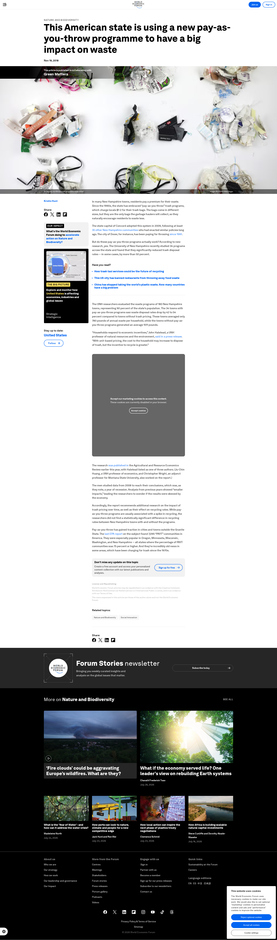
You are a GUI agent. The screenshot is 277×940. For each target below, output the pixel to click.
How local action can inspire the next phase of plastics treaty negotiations (160, 827)
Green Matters (56, 74)
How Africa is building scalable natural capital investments (207, 826)
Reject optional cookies (251, 917)
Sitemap (138, 926)
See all (228, 699)
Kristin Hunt (51, 201)
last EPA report (113, 533)
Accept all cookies (251, 925)
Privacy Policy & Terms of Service (138, 921)
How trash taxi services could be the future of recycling (129, 271)
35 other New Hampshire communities (115, 229)
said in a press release (168, 336)
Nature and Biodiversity (61, 20)
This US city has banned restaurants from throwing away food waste (136, 277)
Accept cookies (138, 410)
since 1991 (176, 234)
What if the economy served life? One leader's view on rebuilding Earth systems (186, 770)
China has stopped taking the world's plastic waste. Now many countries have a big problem (139, 286)
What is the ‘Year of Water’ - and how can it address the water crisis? (66, 826)
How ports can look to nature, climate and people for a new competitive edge (110, 827)
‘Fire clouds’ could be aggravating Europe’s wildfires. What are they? (83, 770)
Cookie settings (251, 933)
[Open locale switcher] (4, 931)
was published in (118, 465)
